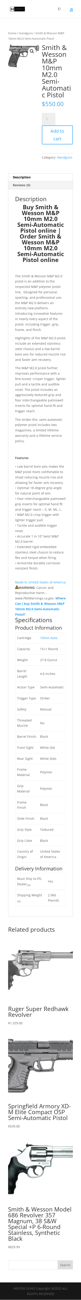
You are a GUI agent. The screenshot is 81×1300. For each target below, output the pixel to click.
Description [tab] (22, 177)
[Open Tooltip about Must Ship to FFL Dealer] (29, 885)
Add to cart (57, 135)
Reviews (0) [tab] (21, 185)
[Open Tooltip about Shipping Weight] (19, 901)
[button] (32, 51)
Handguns (26, 33)
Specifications (33, 620)
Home (12, 33)
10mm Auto (48, 638)
